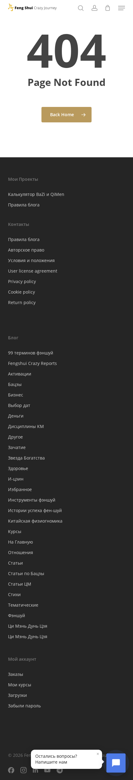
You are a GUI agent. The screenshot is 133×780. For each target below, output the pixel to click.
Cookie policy (21, 292)
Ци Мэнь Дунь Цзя (27, 626)
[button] (121, 8)
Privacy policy (22, 281)
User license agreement (32, 271)
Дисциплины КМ (26, 426)
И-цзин (16, 479)
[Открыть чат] (116, 763)
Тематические (23, 605)
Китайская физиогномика (35, 521)
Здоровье (18, 468)
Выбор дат (19, 405)
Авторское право (26, 250)
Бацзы (15, 384)
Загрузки (17, 695)
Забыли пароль (24, 706)
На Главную (20, 542)
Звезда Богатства (26, 458)
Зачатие (17, 447)
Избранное (20, 489)
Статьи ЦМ (19, 584)
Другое (15, 437)
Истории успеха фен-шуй (35, 510)
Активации (19, 374)
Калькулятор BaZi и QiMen (36, 194)
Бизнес (15, 395)
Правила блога (24, 205)
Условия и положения (31, 260)
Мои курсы (19, 685)
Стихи (14, 594)
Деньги (16, 416)
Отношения (20, 552)
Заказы (15, 674)
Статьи (15, 563)
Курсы (14, 531)
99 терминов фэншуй (30, 353)
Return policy (22, 302)
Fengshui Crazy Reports (32, 363)
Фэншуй (16, 615)
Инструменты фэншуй (31, 500)
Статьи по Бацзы (26, 573)
